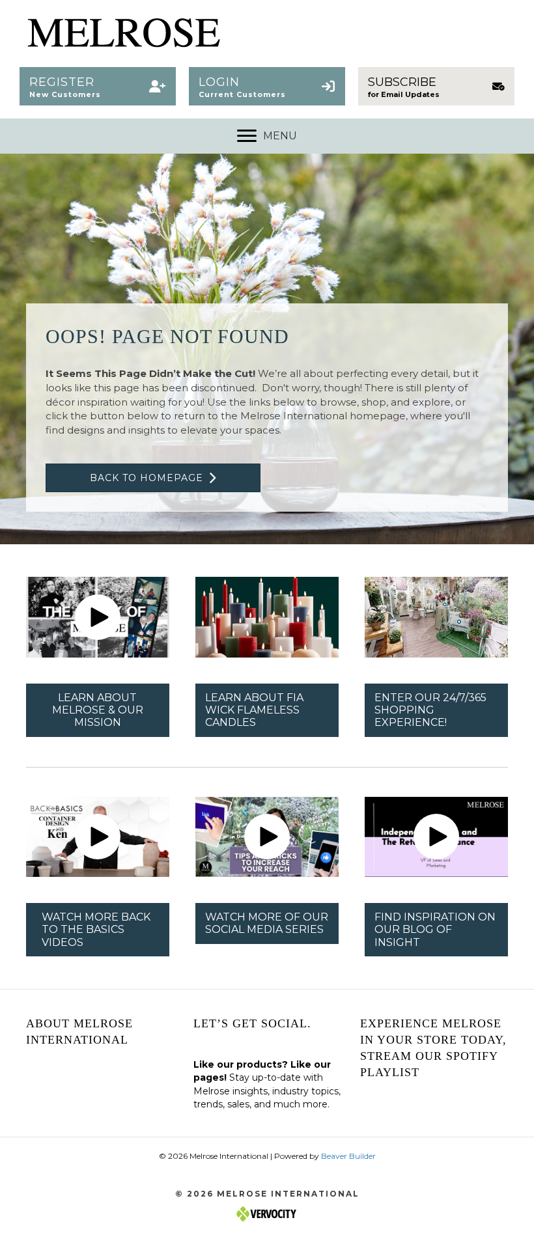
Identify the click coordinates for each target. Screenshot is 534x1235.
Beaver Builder (348, 1156)
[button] (98, 86)
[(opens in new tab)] (267, 616)
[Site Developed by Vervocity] (267, 1213)
